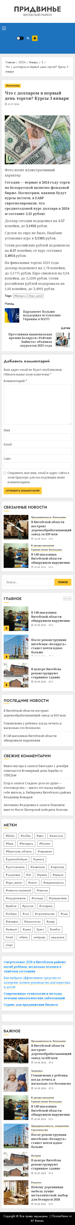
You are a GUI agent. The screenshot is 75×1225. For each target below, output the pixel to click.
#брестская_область (19, 851)
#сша (64, 914)
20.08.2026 (40, 567)
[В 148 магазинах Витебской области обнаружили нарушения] (16, 555)
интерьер (39, 937)
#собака (11, 914)
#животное (38, 867)
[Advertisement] (55, 38)
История (36, 1155)
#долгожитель (15, 867)
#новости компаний (18, 890)
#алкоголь (56, 836)
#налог (32, 883)
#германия (45, 851)
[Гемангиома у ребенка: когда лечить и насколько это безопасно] (16, 1079)
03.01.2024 (13, 104)
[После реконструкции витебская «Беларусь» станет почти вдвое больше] (16, 647)
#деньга (38, 859)
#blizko (10, 836)
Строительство (39, 1130)
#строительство (45, 914)
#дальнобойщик (16, 859)
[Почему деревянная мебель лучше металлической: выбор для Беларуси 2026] (16, 1192)
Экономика (12, 85)
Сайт (7, 459)
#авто (40, 836)
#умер (50, 922)
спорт (9, 945)
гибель (23, 937)
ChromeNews (59, 1216)
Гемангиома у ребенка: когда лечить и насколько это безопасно (51, 1079)
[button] (4, 28)
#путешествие (58, 898)
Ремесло (36, 1182)
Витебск (55, 929)
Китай (9, 937)
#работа (11, 906)
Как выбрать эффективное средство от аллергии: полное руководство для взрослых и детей (37, 982)
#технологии (32, 922)
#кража (42, 875)
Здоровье (37, 1070)
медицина (57, 937)
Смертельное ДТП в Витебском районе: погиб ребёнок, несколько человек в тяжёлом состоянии (35, 966)
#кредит (58, 875)
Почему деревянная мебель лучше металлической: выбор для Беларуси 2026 (49, 1193)
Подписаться (35, 38)
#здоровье (13, 875)
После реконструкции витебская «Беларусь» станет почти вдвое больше (48, 646)
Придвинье (37, 9)
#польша (37, 898)
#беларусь (20, 296)
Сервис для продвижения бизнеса (31, 1005)
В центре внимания (42, 545)
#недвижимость (53, 883)
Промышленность (41, 517)
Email (8, 444)
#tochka (26, 836)
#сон (25, 914)
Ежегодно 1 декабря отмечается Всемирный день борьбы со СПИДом (36, 770)
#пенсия (42, 890)
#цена (27, 929)
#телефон (12, 922)
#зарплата (57, 867)
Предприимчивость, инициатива (50, 1126)
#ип (28, 875)
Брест (40, 929)
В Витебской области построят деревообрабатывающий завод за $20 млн (51, 528)
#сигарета (45, 906)
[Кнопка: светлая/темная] (20, 38)
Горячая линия (39, 549)
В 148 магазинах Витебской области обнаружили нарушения (50, 558)
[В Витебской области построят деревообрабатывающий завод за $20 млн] (16, 527)
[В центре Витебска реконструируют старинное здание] (16, 675)
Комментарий (15, 381)
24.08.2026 (40, 539)
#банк (9, 844)
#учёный (11, 929)
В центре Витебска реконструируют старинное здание (46, 673)
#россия (27, 906)
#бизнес (44, 844)
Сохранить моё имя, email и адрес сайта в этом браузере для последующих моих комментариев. (38, 477)
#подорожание (16, 898)
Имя (7, 430)
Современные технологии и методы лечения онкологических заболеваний (34, 996)
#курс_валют (36, 296)
